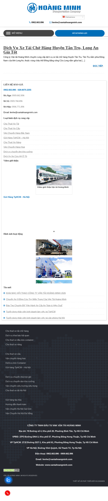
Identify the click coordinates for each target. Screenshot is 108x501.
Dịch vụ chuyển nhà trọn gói (18, 377)
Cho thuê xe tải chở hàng (17, 331)
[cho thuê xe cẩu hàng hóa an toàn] (54, 250)
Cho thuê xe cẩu (13, 354)
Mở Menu (17, 33)
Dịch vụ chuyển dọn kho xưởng (18, 151)
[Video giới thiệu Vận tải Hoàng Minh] (54, 175)
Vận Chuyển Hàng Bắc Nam (17, 133)
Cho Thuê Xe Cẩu (12, 128)
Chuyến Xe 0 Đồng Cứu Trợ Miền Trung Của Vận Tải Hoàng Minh (36, 299)
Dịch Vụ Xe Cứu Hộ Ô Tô (15, 156)
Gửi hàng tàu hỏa (13, 400)
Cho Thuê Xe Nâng (12, 142)
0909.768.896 (16, 101)
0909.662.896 (18, 95)
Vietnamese (70, 17)
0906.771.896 (18, 106)
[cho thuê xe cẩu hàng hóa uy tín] (54, 272)
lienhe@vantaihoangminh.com (67, 22)
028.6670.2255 (24, 90)
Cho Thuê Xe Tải (11, 124)
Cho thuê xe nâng (13, 344)
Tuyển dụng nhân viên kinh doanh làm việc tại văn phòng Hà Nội (35, 318)
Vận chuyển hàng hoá (15, 358)
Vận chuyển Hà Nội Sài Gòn (18, 409)
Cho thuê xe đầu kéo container (19, 340)
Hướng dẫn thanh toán (15, 404)
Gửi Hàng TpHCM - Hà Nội (17, 197)
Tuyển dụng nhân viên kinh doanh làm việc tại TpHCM (31, 311)
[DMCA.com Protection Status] (54, 470)
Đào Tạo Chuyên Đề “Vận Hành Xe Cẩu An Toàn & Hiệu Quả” (34, 305)
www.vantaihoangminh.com (58, 465)
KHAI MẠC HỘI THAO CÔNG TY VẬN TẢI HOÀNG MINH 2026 (36, 293)
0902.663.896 (37, 22)
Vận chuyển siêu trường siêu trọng (21, 386)
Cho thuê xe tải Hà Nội (15, 390)
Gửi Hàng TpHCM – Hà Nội (16, 137)
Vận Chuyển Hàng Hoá (14, 147)
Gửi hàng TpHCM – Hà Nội (18, 367)
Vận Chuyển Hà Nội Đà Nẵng (18, 413)
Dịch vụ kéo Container (15, 363)
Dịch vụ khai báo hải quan (17, 335)
